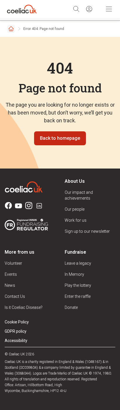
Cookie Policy (17, 322)
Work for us (76, 220)
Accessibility (16, 340)
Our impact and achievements (79, 195)
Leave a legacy (78, 263)
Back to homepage (60, 138)
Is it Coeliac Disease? (24, 307)
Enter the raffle (78, 296)
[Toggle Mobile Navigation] (109, 9)
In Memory (74, 274)
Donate (71, 307)
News (10, 285)
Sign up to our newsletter (87, 231)
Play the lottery (78, 285)
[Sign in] (89, 9)
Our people (74, 209)
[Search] (76, 9)
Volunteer (13, 263)
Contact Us (15, 296)
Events (11, 274)
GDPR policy (16, 331)
